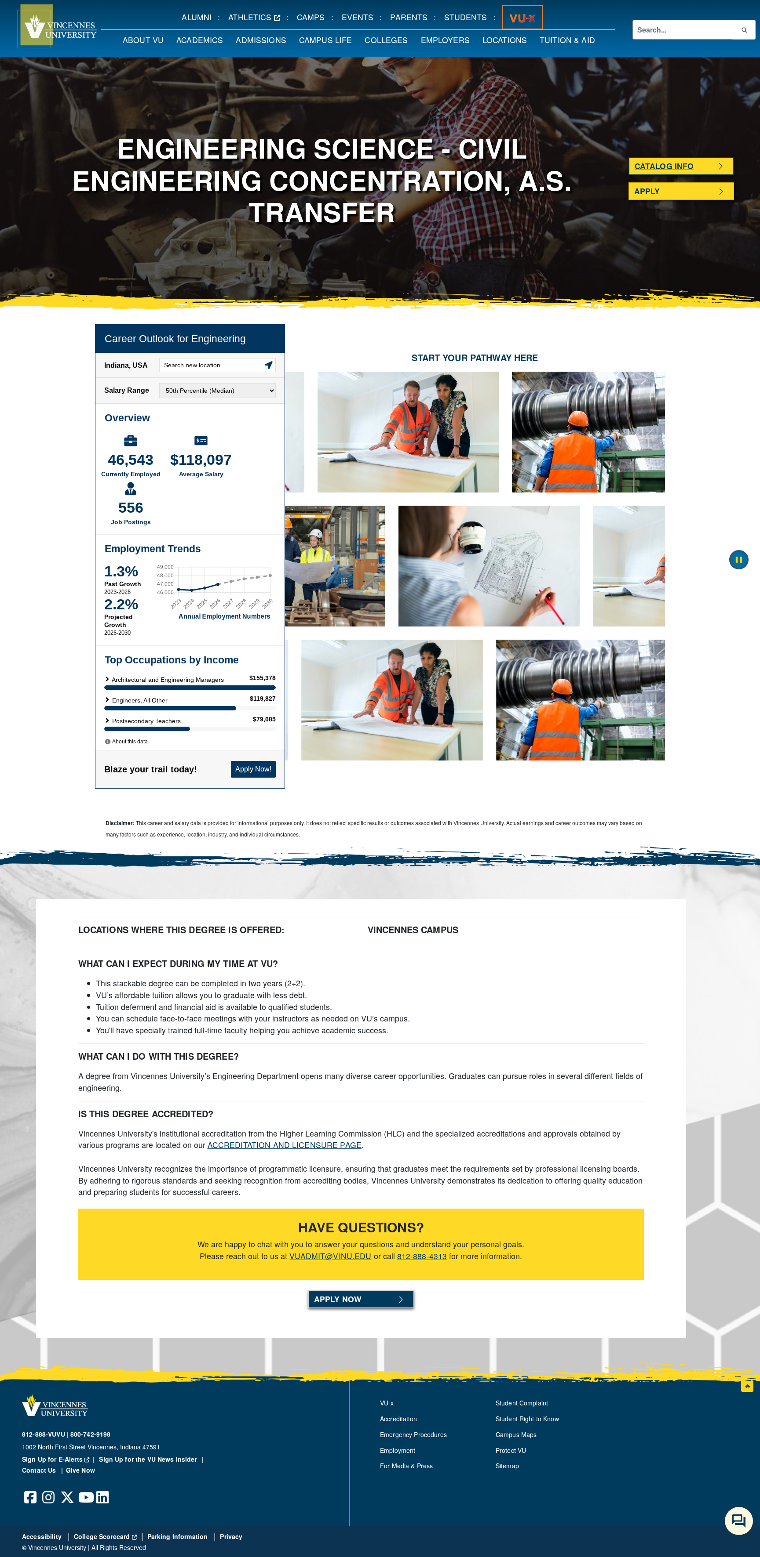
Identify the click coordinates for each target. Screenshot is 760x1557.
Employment (397, 1450)
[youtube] (84, 1490)
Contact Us (40, 1470)
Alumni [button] (200, 16)
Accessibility (42, 1536)
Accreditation (398, 1418)
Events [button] (361, 16)
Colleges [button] (389, 39)
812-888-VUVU (43, 1434)
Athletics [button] (257, 16)
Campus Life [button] (328, 39)
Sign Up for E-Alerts (59, 1459)
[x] (66, 1490)
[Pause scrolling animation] (738, 559)
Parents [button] (412, 16)
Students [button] (468, 16)
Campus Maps (516, 1434)
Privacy (231, 1536)
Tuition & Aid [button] (570, 39)
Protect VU (511, 1450)
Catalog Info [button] (664, 165)
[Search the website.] (743, 29)
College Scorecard (105, 1536)
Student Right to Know (527, 1418)
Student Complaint (522, 1402)
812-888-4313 (422, 1255)
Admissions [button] (264, 39)
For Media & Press (406, 1465)
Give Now (80, 1470)
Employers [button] (448, 39)
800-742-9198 (90, 1434)
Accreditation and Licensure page (285, 1144)
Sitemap (507, 1465)
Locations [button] (507, 39)
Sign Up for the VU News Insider (148, 1459)
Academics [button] (202, 39)
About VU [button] (146, 39)
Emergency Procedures (413, 1434)
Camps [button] (314, 16)
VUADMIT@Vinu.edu (330, 1255)
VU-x (387, 1402)
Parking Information (178, 1536)
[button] (48, 26)
